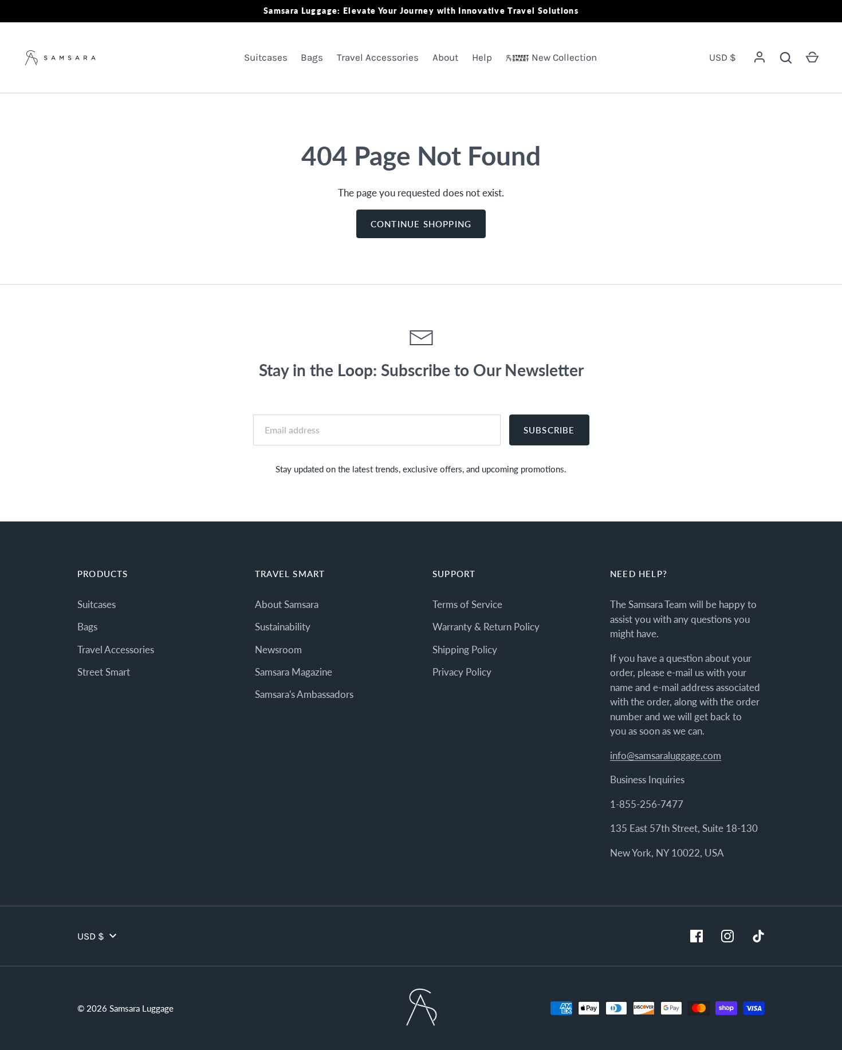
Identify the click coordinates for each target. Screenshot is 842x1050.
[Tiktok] (758, 936)
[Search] (785, 57)
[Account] (759, 57)
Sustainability (282, 627)
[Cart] (812, 57)
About (445, 57)
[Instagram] (727, 936)
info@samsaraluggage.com (665, 755)
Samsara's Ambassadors (304, 694)
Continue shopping (421, 224)
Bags (312, 57)
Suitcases (266, 57)
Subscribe (549, 430)
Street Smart (103, 672)
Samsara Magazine (293, 672)
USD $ (722, 57)
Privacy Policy (461, 672)
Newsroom (278, 650)
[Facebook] (696, 936)
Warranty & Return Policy (486, 627)
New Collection (564, 57)
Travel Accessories (378, 57)
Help (482, 57)
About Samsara (286, 604)
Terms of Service (467, 604)
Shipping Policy (464, 650)
